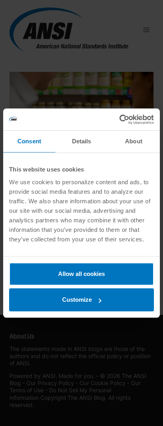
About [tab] (133, 141)
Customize (77, 299)
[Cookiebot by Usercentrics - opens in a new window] (119, 119)
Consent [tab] (29, 141)
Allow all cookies (81, 273)
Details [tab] (81, 141)
